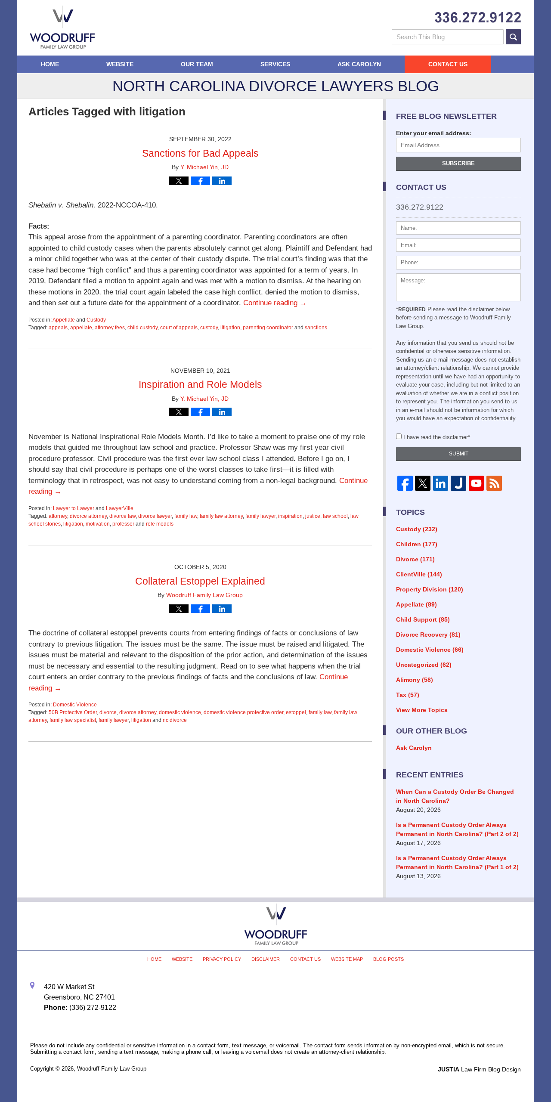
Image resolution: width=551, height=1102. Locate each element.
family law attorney (221, 516)
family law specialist (73, 720)
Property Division (429, 589)
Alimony (414, 679)
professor (123, 524)
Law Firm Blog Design (479, 1069)
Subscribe (458, 163)
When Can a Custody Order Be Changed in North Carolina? (455, 796)
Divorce (415, 559)
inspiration (290, 516)
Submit (458, 454)
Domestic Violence (75, 705)
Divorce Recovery (428, 634)
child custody (142, 328)
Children (416, 544)
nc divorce (175, 720)
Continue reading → (275, 303)
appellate (81, 328)
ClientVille (419, 574)
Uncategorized (424, 664)
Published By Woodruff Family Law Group (478, 17)
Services (275, 64)
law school (335, 516)
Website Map (347, 959)
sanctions (316, 328)
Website (119, 64)
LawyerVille (119, 508)
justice (312, 516)
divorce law (122, 516)
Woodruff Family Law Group (111, 1068)
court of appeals (179, 328)
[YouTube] (476, 483)
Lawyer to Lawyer (73, 508)
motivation (98, 524)
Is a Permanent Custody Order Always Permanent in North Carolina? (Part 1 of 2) (457, 862)
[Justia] (458, 483)
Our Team (197, 64)
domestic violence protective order (243, 712)
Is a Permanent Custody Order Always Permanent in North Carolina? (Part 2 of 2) (457, 829)
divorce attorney (88, 516)
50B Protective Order (73, 712)
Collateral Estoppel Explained (200, 581)
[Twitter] (422, 483)
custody (209, 328)
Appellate (64, 320)
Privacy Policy (222, 959)
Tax (407, 694)
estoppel (296, 712)
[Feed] (494, 483)
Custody (96, 320)
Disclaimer (265, 959)
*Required (411, 309)
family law (185, 516)
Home (50, 64)
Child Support (423, 619)
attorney (58, 516)
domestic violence (180, 712)
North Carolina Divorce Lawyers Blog (62, 27)
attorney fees (110, 328)
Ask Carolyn (359, 64)
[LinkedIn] (440, 483)
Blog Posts (388, 959)
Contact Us (447, 64)
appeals (58, 328)
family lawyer (260, 516)
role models (159, 524)
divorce (108, 712)
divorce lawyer (155, 516)
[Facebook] (405, 483)
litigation (230, 328)
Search (513, 36)
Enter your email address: (433, 133)
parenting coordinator (268, 328)
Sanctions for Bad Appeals (200, 153)
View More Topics (422, 709)
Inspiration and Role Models (200, 384)
